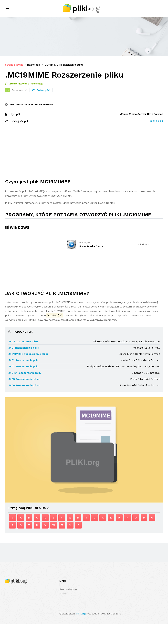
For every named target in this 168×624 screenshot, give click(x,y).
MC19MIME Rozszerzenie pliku (63, 64)
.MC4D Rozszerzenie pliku (24, 372)
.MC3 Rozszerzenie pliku (23, 366)
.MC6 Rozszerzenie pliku (23, 385)
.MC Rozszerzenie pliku (23, 341)
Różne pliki (34, 64)
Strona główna (14, 64)
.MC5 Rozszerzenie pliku (23, 379)
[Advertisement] (84, 152)
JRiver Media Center (92, 246)
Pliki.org (81, 613)
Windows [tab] (19, 227)
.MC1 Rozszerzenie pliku (23, 347)
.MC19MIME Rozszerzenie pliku (28, 353)
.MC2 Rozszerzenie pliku (23, 360)
